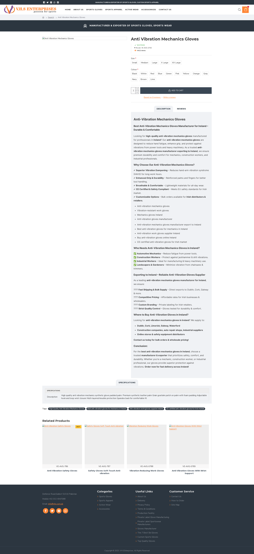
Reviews (181, 109)
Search (51, 17)
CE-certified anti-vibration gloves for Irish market (185, 409)
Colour (134, 69)
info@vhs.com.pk (55, 504)
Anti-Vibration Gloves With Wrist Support (189, 472)
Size (133, 58)
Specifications (127, 382)
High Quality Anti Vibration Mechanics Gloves (66, 409)
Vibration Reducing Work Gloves (147, 471)
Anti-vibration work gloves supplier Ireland (146, 409)
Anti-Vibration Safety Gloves (62, 471)
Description (163, 109)
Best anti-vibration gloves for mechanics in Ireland (106, 409)
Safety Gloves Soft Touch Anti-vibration (104, 472)
